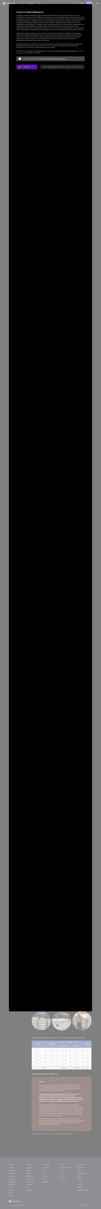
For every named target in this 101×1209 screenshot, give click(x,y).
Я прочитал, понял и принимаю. (44, 58)
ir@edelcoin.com (76, 67)
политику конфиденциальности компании (53, 58)
